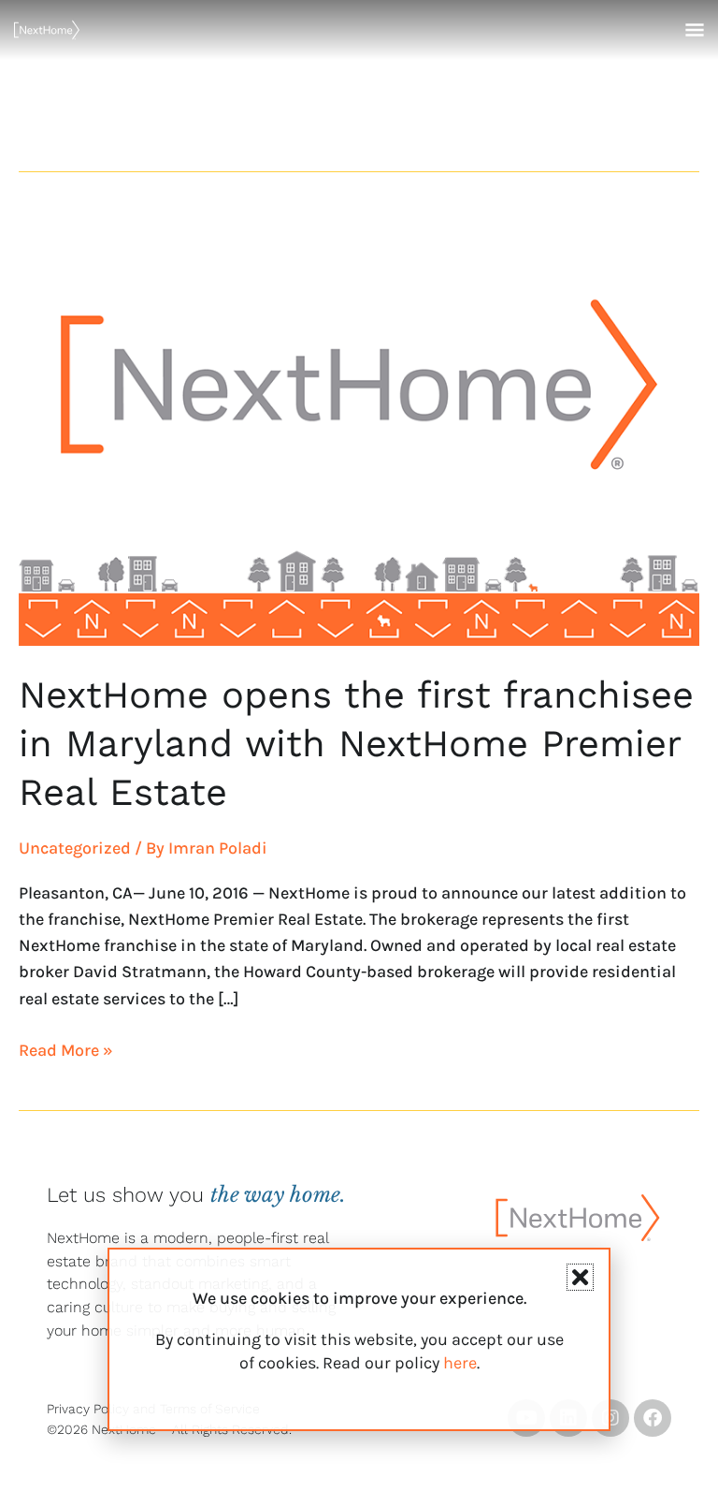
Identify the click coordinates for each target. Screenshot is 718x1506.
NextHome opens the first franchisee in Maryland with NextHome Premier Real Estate (356, 743)
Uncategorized (75, 848)
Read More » (66, 1048)
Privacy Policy (88, 1408)
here (460, 1362)
